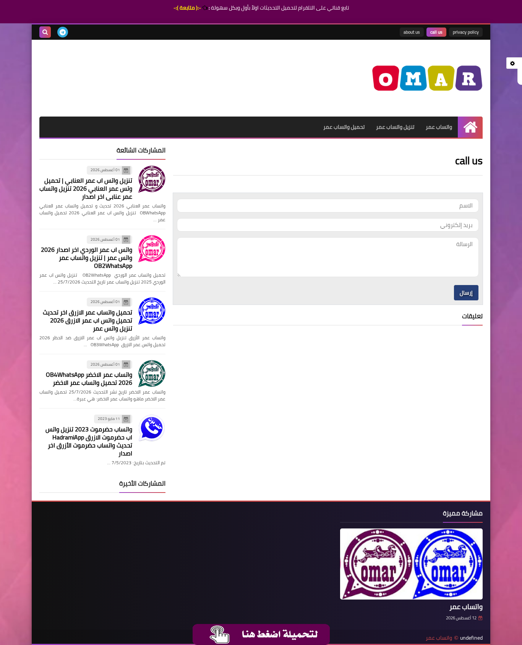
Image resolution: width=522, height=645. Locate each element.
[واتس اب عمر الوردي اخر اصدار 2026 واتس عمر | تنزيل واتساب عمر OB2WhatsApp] (151, 249)
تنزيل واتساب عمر (395, 127)
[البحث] (45, 32)
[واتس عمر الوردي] (261, 634)
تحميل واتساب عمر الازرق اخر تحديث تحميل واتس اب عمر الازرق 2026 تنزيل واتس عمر (87, 320)
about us (412, 32)
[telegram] (62, 32)
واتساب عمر (439, 127)
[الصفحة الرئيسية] (470, 127)
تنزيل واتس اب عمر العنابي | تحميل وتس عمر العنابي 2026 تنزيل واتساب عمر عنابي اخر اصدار (85, 188)
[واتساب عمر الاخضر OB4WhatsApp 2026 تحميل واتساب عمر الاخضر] (151, 373)
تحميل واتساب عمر (344, 127)
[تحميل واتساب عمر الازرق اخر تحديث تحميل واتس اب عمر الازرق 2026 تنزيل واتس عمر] (151, 311)
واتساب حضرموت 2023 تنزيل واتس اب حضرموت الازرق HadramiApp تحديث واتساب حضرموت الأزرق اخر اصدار (88, 441)
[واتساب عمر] (427, 78)
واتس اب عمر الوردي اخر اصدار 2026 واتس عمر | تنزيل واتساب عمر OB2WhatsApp (86, 257)
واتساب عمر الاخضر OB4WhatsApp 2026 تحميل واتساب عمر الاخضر (89, 378)
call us (436, 32)
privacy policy (466, 32)
